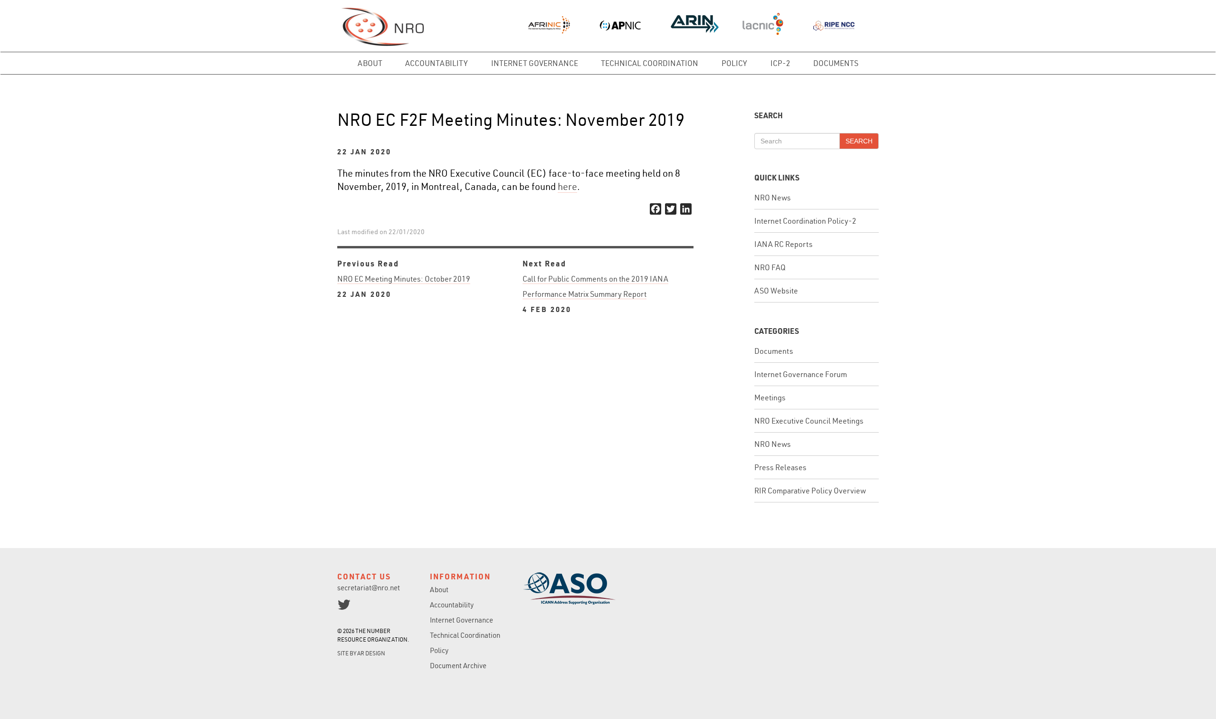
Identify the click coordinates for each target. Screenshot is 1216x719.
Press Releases (780, 467)
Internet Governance (534, 63)
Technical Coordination (649, 63)
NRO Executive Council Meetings (809, 421)
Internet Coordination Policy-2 (805, 221)
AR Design (371, 653)
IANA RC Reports (783, 244)
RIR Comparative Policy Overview (810, 490)
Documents (835, 63)
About (370, 63)
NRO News (772, 197)
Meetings (770, 397)
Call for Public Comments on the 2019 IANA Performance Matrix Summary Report (595, 294)
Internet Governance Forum (800, 374)
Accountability (436, 63)
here (567, 186)
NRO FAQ (770, 267)
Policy (734, 63)
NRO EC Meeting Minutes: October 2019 (403, 286)
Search (859, 141)
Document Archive (458, 665)
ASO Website (776, 290)
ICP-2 (780, 63)
